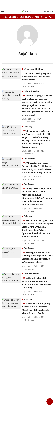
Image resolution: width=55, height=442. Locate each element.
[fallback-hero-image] (12, 78)
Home (5, 16)
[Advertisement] (27, 4)
